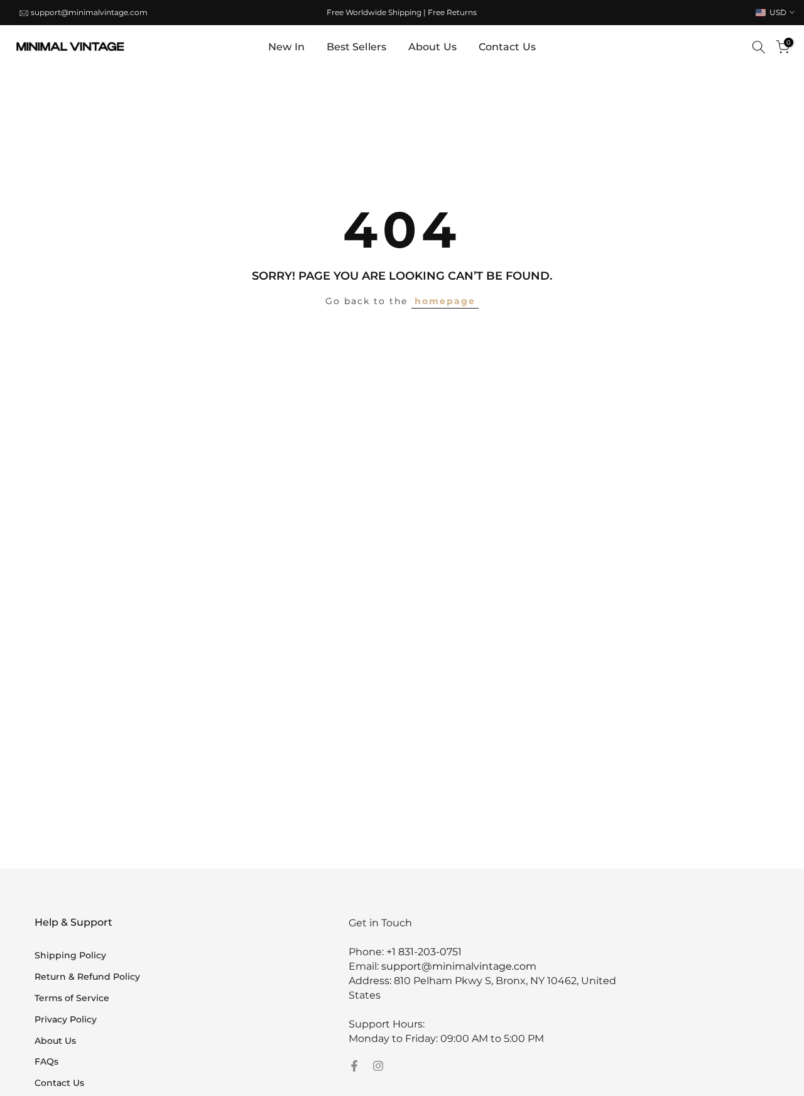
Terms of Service (72, 998)
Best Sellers (356, 47)
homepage (445, 301)
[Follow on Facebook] (354, 1065)
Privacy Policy (66, 1019)
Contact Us (507, 47)
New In (286, 47)
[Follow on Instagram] (378, 1065)
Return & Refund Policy (87, 976)
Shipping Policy (70, 955)
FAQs (46, 1061)
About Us (432, 47)
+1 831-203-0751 (424, 952)
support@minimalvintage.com (89, 12)
